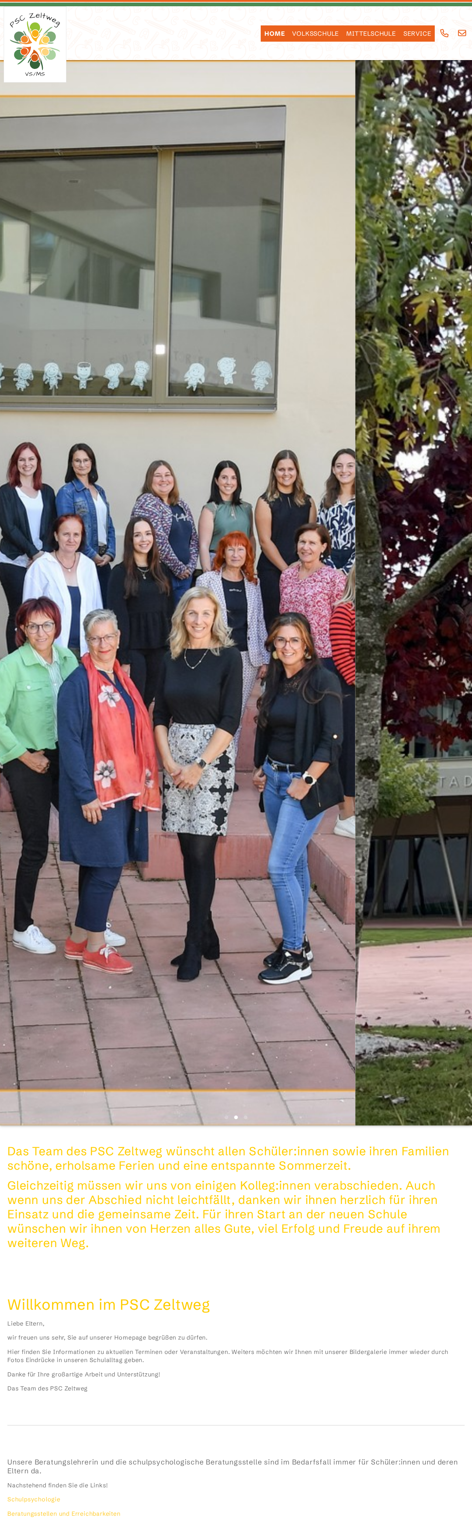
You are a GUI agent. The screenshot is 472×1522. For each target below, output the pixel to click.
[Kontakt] (462, 33)
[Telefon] (444, 33)
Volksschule (315, 33)
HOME (274, 33)
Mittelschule (371, 33)
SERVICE (417, 33)
